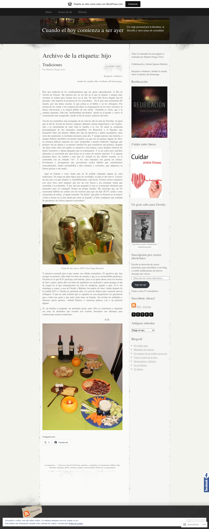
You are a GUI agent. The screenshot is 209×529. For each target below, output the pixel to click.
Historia (82, 12)
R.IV (67, 467)
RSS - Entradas (144, 306)
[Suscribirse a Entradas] (133, 306)
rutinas (80, 467)
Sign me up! (140, 284)
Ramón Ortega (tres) (55, 69)
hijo (118, 465)
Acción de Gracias (73, 465)
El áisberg (138, 369)
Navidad (52, 467)
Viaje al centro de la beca (145, 357)
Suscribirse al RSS (31, 514)
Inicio (49, 12)
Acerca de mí (65, 12)
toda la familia (89, 467)
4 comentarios (50, 465)
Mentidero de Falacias (144, 349)
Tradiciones (52, 64)
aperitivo (84, 465)
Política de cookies (76, 523)
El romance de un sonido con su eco (150, 353)
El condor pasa (141, 345)
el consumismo (104, 465)
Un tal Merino (140, 365)
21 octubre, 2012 (113, 65)
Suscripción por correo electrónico (146, 256)
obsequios (60, 467)
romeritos (73, 467)
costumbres (93, 465)
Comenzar (133, 4)
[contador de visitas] (142, 315)
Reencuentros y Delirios (145, 361)
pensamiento (111, 467)
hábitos (113, 465)
